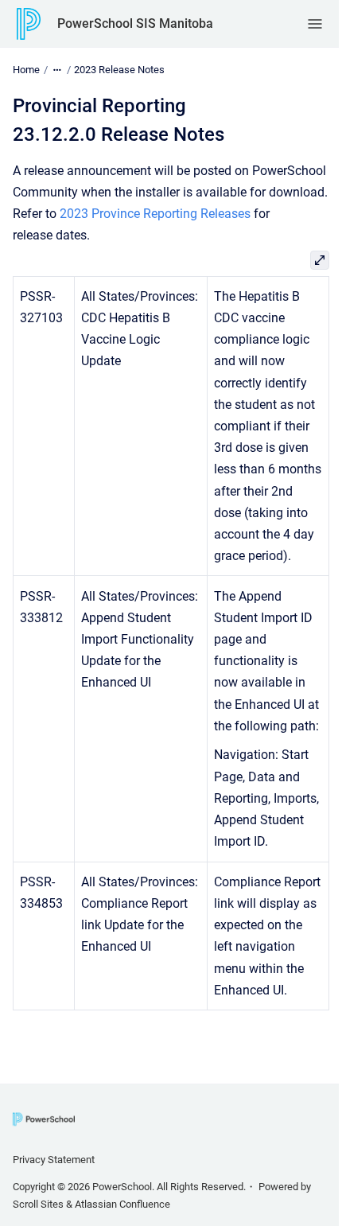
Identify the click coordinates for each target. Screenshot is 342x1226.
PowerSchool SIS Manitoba (135, 23)
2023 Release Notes (119, 70)
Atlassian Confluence (122, 1204)
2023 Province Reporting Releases (155, 213)
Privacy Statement (54, 1160)
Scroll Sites (38, 1204)
